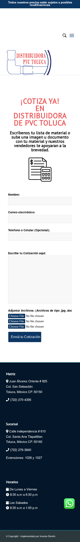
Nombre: (14, 194)
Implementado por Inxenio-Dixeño (37, 536)
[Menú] (72, 35)
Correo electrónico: (21, 212)
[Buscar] (62, 35)
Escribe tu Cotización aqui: (27, 253)
